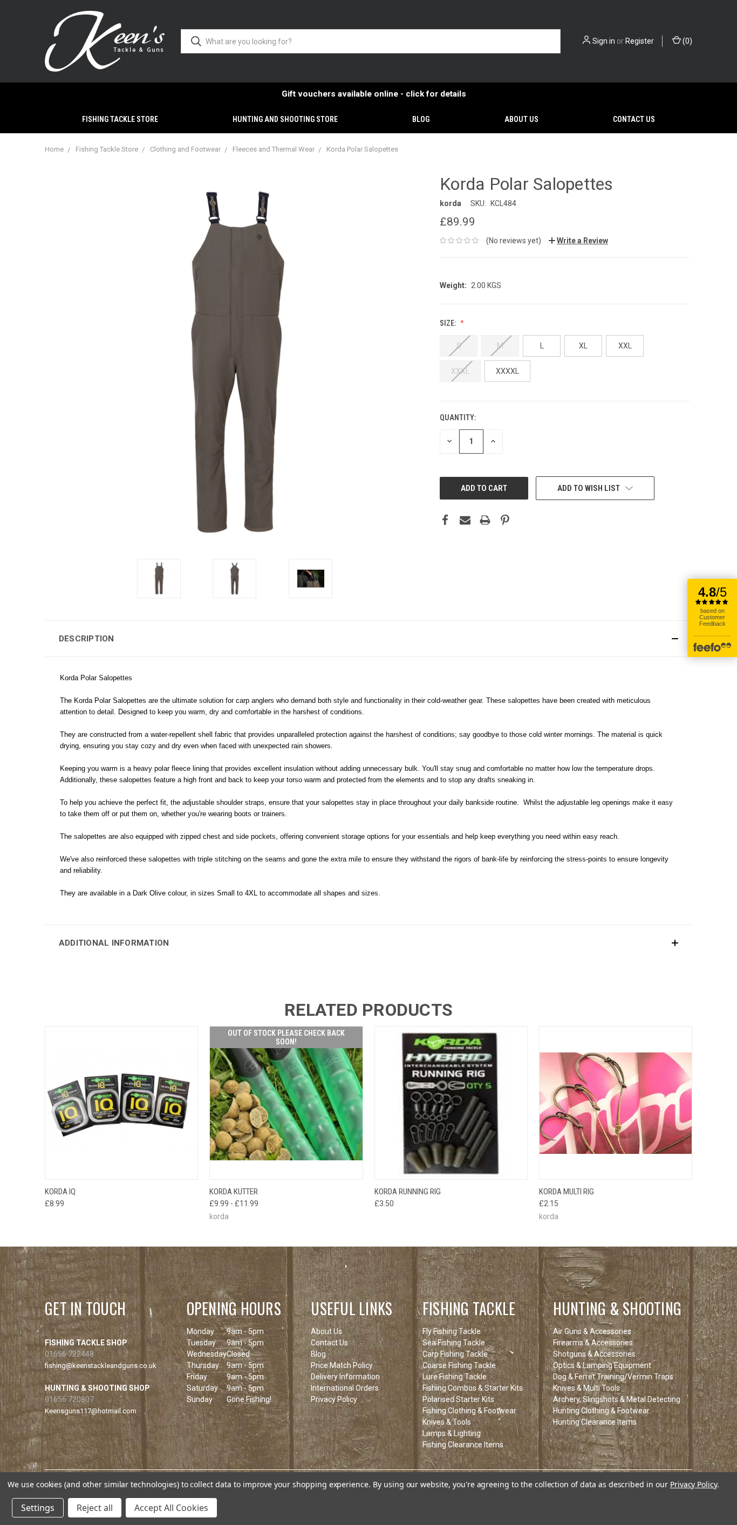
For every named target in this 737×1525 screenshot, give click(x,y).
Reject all (95, 1508)
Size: (449, 323)
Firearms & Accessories (593, 1342)
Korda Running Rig (407, 1191)
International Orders (345, 1388)
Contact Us (634, 119)
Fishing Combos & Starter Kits (472, 1388)
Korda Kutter (233, 1191)
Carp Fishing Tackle (455, 1354)
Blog (420, 119)
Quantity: (458, 417)
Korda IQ (60, 1191)
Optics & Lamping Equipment (602, 1365)
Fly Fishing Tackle (451, 1331)
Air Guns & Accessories (592, 1331)
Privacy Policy (334, 1399)
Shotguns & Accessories (594, 1354)
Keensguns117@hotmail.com (91, 1411)
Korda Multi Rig (566, 1191)
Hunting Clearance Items (595, 1422)
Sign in (603, 41)
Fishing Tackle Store (120, 119)
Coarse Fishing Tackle (459, 1365)
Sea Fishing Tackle (453, 1342)
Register (639, 41)
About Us (521, 119)
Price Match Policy (342, 1365)
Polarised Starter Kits (458, 1399)
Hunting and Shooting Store (285, 119)
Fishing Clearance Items (462, 1444)
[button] (368, 638)
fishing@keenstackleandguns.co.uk (100, 1366)
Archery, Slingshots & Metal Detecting (616, 1399)
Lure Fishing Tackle (454, 1376)
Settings (37, 1508)
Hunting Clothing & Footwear (601, 1410)
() (686, 41)
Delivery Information (345, 1376)
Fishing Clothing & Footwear (469, 1410)
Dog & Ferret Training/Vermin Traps (613, 1376)
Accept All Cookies (171, 1508)
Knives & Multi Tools (586, 1388)
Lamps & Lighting (451, 1433)
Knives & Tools (446, 1422)
